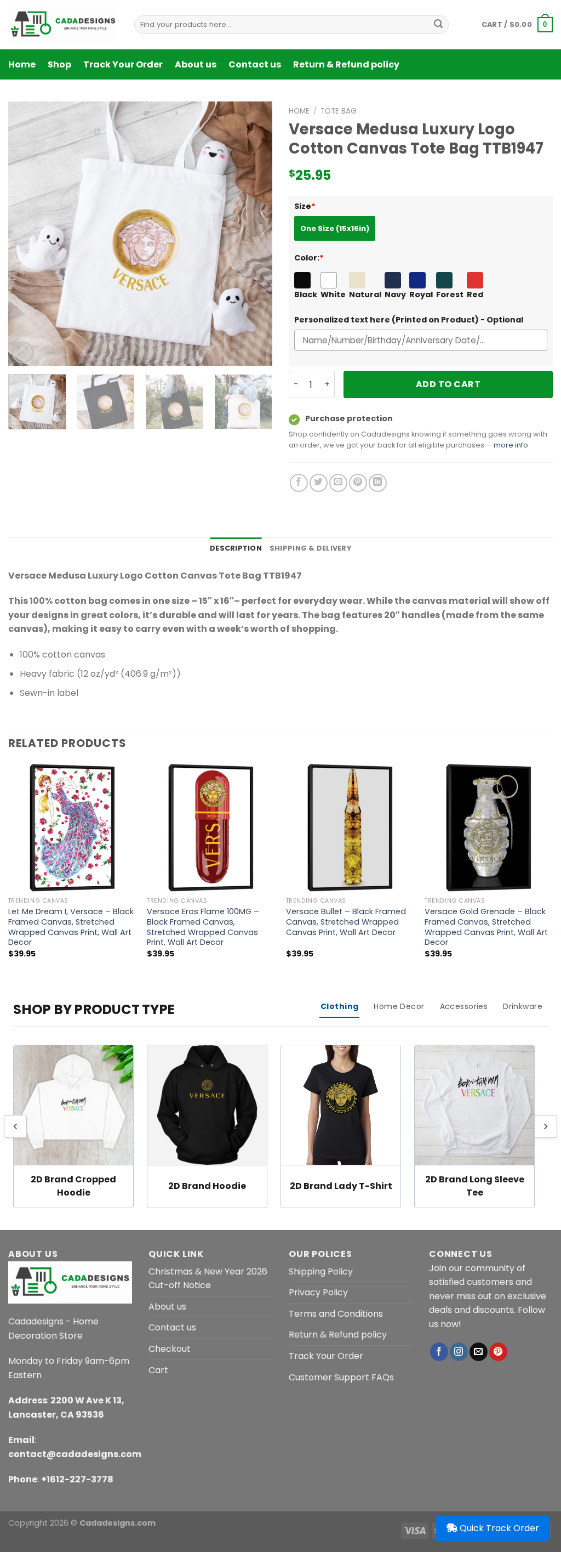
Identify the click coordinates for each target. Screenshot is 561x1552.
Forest (449, 294)
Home (22, 64)
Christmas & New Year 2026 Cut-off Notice (207, 1278)
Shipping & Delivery (310, 548)
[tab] (236, 548)
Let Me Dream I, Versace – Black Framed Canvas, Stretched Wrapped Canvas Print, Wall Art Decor (71, 927)
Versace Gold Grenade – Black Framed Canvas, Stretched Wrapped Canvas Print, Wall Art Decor (486, 927)
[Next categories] (545, 1126)
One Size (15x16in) (334, 228)
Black (305, 294)
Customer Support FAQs (341, 1377)
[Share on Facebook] (299, 483)
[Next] (253, 233)
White (333, 294)
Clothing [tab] (339, 1006)
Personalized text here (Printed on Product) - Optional (408, 319)
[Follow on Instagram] (459, 1352)
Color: (309, 257)
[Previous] (27, 233)
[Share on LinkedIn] (378, 483)
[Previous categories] (15, 1126)
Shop (59, 64)
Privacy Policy (318, 1292)
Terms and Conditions (336, 1313)
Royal (421, 294)
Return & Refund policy (346, 64)
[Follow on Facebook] (439, 1352)
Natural (365, 294)
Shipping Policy (321, 1271)
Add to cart (448, 384)
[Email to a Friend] (338, 483)
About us (195, 64)
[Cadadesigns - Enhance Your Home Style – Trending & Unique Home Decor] (63, 24)
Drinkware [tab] (522, 1006)
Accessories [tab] (464, 1006)
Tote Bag (338, 111)
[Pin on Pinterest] (358, 483)
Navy (395, 294)
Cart (158, 1370)
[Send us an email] (479, 1352)
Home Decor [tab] (399, 1006)
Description (236, 548)
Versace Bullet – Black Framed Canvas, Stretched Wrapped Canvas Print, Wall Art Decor (346, 922)
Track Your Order (123, 64)
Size (305, 206)
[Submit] (438, 24)
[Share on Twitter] (319, 483)
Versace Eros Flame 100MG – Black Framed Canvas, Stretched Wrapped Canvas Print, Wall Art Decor (203, 927)
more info (511, 445)
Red (475, 294)
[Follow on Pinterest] (498, 1352)
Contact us (254, 64)
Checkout (169, 1349)
